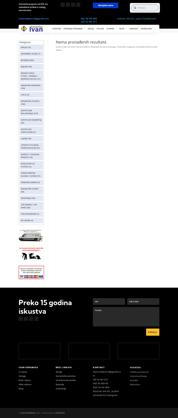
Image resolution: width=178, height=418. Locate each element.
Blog (21, 388)
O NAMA (110, 28)
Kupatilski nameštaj (31, 120)
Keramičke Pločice (30, 101)
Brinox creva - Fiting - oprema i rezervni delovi (29, 76)
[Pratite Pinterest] (78, 5)
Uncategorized (28, 214)
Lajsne (24, 138)
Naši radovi (25, 380)
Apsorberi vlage (29, 53)
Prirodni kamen (29, 182)
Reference (135, 384)
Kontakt (134, 380)
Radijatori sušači (30, 189)
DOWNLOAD (146, 28)
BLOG (121, 28)
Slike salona (25, 384)
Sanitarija (26, 198)
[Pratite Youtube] (73, 5)
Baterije (25, 60)
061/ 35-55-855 (89, 18)
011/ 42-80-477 (89, 21)
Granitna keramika (31, 85)
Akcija (24, 47)
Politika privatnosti (139, 372)
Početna (56, 28)
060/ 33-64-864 (101, 387)
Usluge (100, 28)
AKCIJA (91, 28)
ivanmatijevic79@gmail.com (34, 18)
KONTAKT (134, 28)
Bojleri (24, 66)
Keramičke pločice (66, 376)
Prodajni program (73, 28)
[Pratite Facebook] (63, 5)
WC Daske (25, 220)
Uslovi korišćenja (138, 376)
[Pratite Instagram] (68, 5)
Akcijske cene (105, 5)
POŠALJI (152, 332)
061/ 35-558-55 (100, 383)
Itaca (23, 94)
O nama (23, 371)
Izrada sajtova (48, 413)
